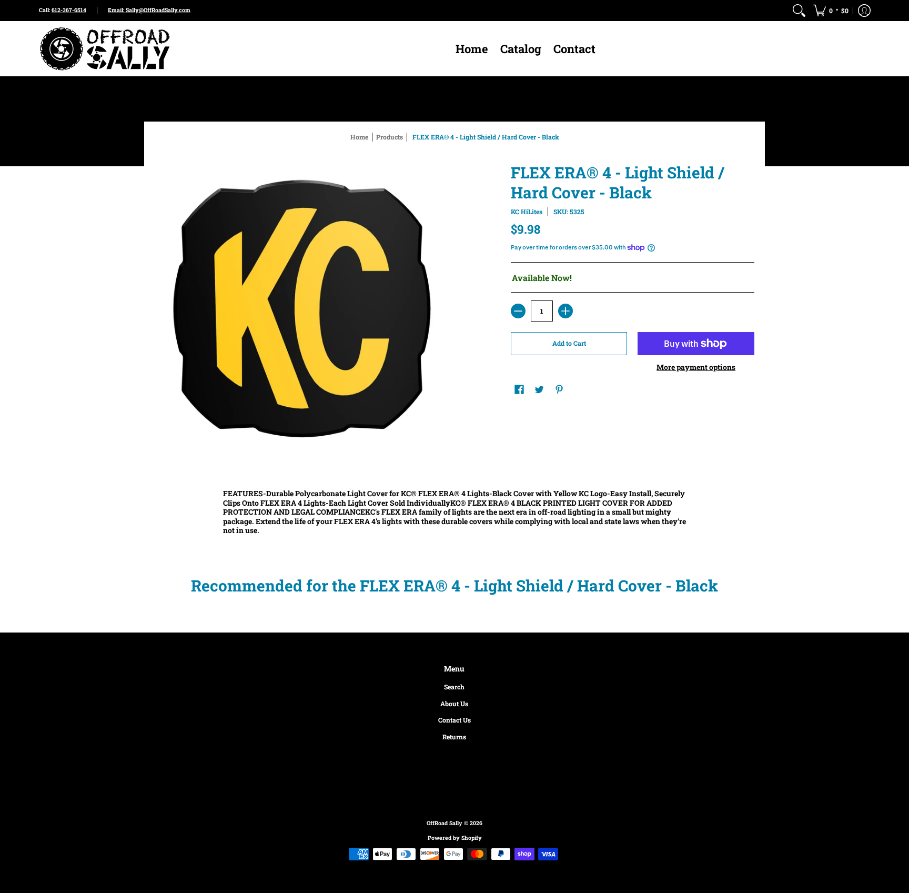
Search (454, 687)
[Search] (799, 10)
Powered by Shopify (455, 837)
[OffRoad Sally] (104, 48)
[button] (831, 10)
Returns (454, 737)
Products (389, 137)
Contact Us (454, 720)
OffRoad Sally (444, 823)
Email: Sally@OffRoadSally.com (149, 10)
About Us (454, 703)
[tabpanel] (454, 514)
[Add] (565, 311)
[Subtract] (518, 311)
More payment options (695, 367)
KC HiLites (526, 211)
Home (359, 137)
